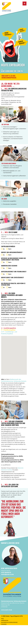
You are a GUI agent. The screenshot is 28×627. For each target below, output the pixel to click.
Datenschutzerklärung (9, 622)
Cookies (3, 624)
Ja (4, 249)
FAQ (2, 618)
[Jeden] (6, 7)
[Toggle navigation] (24, 3)
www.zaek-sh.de (6, 610)
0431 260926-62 (6, 572)
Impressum (4, 620)
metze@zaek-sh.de (7, 574)
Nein (9, 249)
